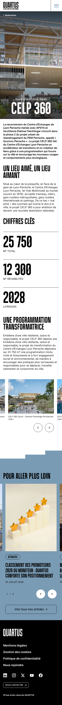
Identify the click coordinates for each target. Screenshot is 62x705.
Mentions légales (15, 645)
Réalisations (10, 15)
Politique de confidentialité (22, 658)
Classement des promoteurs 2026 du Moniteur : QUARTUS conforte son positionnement (29, 570)
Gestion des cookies (17, 652)
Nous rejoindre (13, 665)
